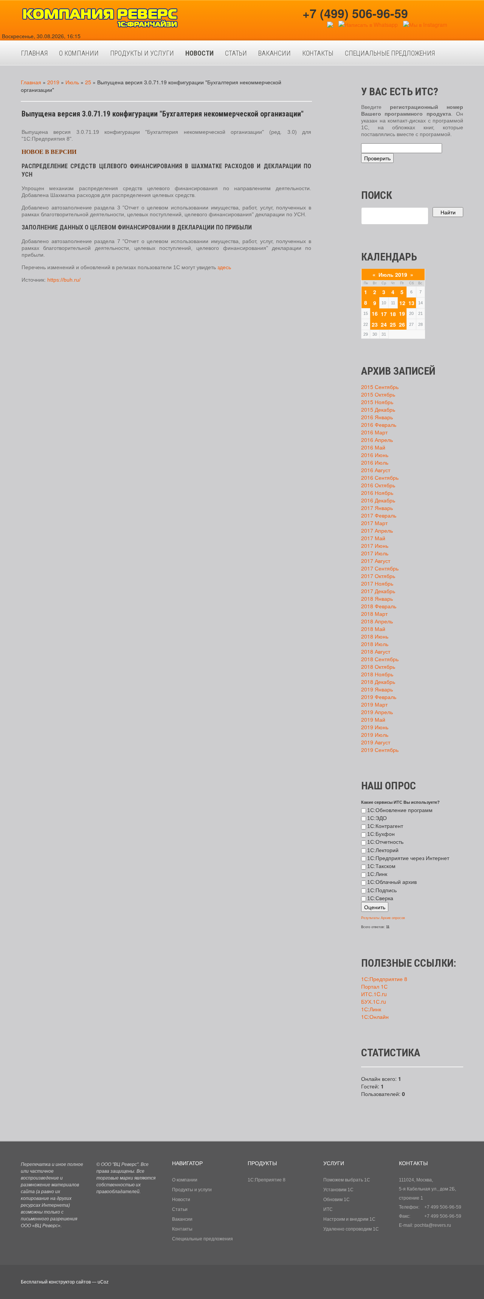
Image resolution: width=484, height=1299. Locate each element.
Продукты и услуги (192, 1189)
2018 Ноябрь (377, 674)
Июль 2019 (393, 274)
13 (411, 303)
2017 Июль (374, 553)
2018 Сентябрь (380, 659)
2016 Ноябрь (377, 492)
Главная (31, 82)
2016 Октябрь (378, 485)
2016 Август (375, 470)
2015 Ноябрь (377, 402)
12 (402, 303)
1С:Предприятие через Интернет (408, 858)
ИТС (328, 1209)
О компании (184, 1180)
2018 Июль (374, 644)
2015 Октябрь (378, 394)
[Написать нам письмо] (330, 24)
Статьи (180, 1209)
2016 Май (373, 447)
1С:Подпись (382, 890)
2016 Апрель (377, 439)
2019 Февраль (378, 697)
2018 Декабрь (378, 681)
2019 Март (374, 704)
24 (384, 324)
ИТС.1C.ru (374, 994)
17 (384, 314)
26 (402, 324)
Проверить (377, 158)
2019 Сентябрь (380, 749)
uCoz (103, 1282)
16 (375, 313)
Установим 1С (338, 1189)
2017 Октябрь (378, 576)
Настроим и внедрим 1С (349, 1219)
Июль (72, 82)
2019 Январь (377, 689)
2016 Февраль (378, 424)
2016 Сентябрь (380, 477)
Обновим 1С (336, 1199)
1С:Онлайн (375, 1016)
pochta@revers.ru (432, 1225)
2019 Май (373, 719)
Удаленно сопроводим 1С (351, 1229)
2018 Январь (377, 598)
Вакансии (182, 1219)
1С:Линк (377, 874)
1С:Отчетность (385, 842)
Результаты (370, 918)
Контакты (182, 1229)
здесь (224, 267)
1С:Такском (381, 866)
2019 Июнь (374, 727)
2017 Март (374, 523)
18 (393, 314)
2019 (53, 82)
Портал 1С (374, 986)
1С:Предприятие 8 (384, 979)
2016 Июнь (374, 455)
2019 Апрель (377, 712)
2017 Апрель (377, 530)
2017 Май (373, 538)
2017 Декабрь (378, 591)
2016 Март (374, 432)
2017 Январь (377, 508)
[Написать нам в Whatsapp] (368, 24)
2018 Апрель (377, 621)
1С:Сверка (380, 898)
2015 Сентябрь (380, 387)
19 (402, 313)
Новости (181, 1199)
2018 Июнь (374, 636)
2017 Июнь (374, 545)
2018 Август (375, 651)
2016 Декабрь (378, 500)
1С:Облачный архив (392, 882)
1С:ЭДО (377, 818)
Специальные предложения (202, 1239)
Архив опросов (393, 918)
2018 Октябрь (378, 666)
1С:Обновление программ (400, 810)
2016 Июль (374, 462)
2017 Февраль (378, 515)
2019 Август (375, 742)
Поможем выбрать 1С (346, 1180)
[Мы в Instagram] (425, 24)
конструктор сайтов (70, 1282)
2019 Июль (374, 734)
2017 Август (375, 560)
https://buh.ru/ (64, 280)
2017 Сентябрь (380, 568)
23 (375, 324)
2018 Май (373, 628)
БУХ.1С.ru (373, 1001)
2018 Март (374, 613)
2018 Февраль (378, 606)
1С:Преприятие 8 (266, 1180)
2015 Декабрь (378, 409)
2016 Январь (377, 417)
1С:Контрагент (385, 826)
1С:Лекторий (383, 850)
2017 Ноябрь (377, 583)
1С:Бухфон (381, 834)
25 (88, 82)
